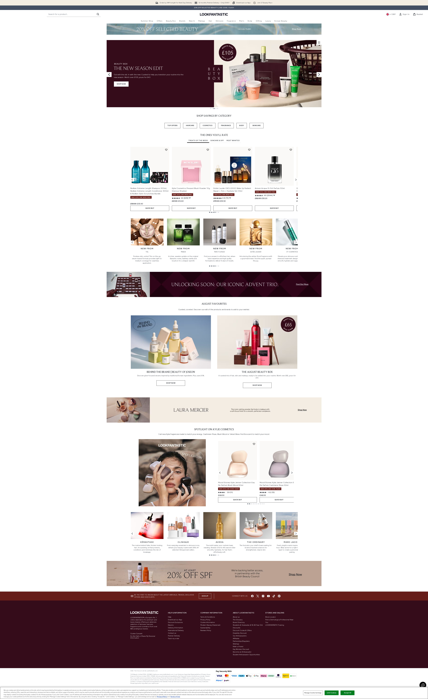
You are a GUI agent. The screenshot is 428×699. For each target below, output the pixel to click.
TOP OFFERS (172, 125)
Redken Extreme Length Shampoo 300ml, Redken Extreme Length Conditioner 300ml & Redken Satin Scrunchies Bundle (149, 191)
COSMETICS (207, 125)
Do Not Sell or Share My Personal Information (142, 637)
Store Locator (270, 617)
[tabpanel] (214, 180)
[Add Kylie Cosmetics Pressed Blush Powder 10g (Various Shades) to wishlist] (207, 149)
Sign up (205, 596)
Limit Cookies (331, 693)
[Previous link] (132, 242)
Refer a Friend (238, 647)
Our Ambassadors (240, 636)
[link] (404, 14)
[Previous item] (132, 180)
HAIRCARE (190, 125)
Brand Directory (239, 622)
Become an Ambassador (242, 652)
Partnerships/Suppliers (241, 641)
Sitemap (236, 644)
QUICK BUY (149, 208)
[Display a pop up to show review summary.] (190, 198)
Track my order (173, 638)
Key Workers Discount (241, 649)
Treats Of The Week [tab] (198, 140)
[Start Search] (98, 14)
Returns (171, 625)
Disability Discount (240, 633)
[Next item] (296, 180)
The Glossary (237, 620)
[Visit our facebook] (252, 596)
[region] (214, 693)
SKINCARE (256, 125)
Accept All (347, 693)
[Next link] (296, 242)
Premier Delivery (174, 636)
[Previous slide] (109, 74)
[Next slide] (319, 74)
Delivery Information (175, 628)
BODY (241, 125)
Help (169, 617)
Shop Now (121, 84)
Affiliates (236, 638)
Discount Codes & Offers (242, 630)
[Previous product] (220, 473)
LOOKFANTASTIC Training (274, 625)
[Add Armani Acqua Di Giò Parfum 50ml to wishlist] (291, 149)
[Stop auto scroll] (319, 42)
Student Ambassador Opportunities (246, 655)
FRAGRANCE (226, 125)
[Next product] (292, 473)
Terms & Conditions (207, 617)
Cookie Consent (136, 634)
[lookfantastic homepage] (214, 14)
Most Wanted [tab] (233, 140)
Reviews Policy (205, 630)
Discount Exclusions (175, 622)
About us (236, 617)
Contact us (172, 633)
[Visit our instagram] (263, 596)
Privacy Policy (205, 620)
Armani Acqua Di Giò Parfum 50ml (270, 188)
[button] (423, 685)
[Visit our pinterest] (279, 596)
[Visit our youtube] (268, 596)
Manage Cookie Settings (312, 693)
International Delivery (176, 630)
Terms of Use (175, 697)
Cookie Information (207, 622)
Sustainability (205, 628)
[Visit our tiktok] (273, 596)
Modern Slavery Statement (210, 625)
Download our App (175, 620)
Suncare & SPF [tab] (217, 140)
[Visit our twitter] (257, 596)
